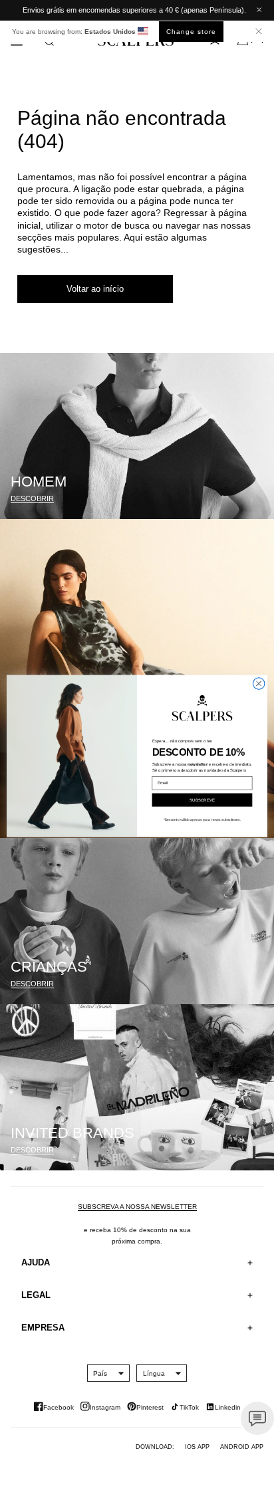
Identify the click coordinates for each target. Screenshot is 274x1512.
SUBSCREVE (202, 800)
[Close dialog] (259, 684)
